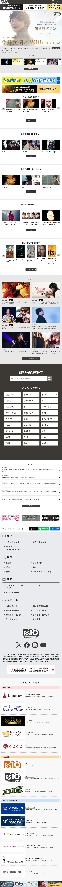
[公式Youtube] (43, 645)
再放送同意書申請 (40, 606)
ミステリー (27, 431)
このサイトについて (41, 614)
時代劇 (8, 437)
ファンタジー (10, 431)
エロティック (28, 413)
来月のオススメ (39, 542)
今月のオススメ (12, 542)
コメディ (45, 413)
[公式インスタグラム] (35, 645)
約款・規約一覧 (12, 610)
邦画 (35, 567)
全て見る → (31, 121)
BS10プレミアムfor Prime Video (13, 548)
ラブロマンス (28, 401)
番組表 (9, 563)
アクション (9, 401)
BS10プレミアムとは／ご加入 (15, 586)
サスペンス (27, 395)
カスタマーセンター (14, 614)
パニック (9, 425)
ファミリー (46, 425)
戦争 (43, 431)
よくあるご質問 (39, 610)
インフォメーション (14, 592)
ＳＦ (43, 401)
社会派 (44, 437)
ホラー (26, 407)
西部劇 (8, 443)
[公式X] (19, 645)
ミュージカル (10, 407)
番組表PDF (37, 563)
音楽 (8, 571)
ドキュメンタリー (48, 419)
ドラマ (44, 395)
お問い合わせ (11, 606)
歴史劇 (26, 437)
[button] (2, 28)
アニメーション (11, 413)
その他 (26, 419)
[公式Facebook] (27, 645)
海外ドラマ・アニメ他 (42, 571)
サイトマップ (11, 619)
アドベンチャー (47, 407)
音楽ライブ (9, 395)
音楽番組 (45, 443)
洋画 (8, 567)
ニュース (36, 585)
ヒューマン (27, 425)
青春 (25, 443)
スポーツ (9, 419)
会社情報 (36, 619)
